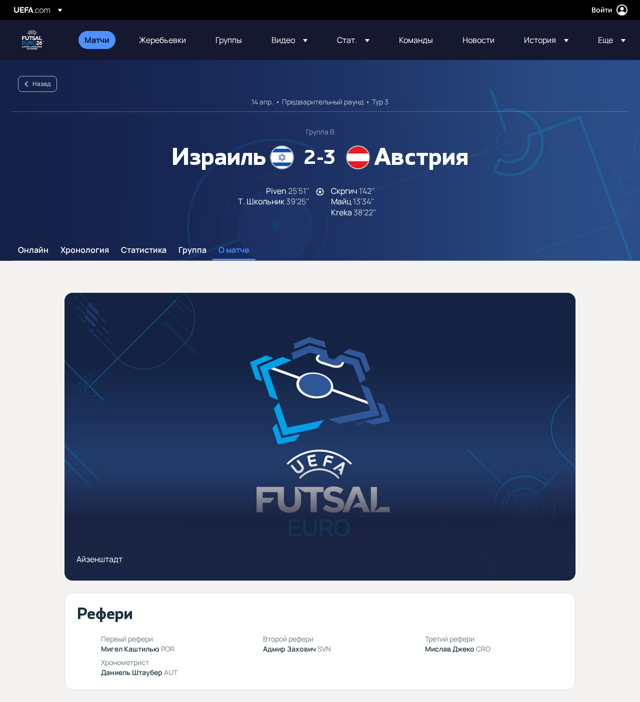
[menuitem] (99, 39)
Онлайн (33, 250)
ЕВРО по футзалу (33, 39)
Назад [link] (41, 83)
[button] (289, 39)
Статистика (143, 250)
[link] (97, 39)
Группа (192, 250)
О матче (234, 250)
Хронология (84, 250)
